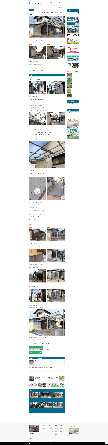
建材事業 (44, 428)
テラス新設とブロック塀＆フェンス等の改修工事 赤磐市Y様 (35, 399)
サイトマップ (61, 431)
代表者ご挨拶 (56, 428)
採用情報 (56, 434)
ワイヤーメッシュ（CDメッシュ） (74, 95)
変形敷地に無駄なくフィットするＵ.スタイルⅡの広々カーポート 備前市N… (46, 399)
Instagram (30, 443)
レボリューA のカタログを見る (35, 352)
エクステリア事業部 (57, 2)
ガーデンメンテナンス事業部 (65, 2)
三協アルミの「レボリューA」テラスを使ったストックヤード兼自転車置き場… (58, 410)
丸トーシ (73, 73)
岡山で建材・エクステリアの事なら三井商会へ (55, 443)
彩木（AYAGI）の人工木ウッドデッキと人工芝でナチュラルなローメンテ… (46, 409)
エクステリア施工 (51, 431)
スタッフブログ (51, 427)
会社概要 (73, 2)
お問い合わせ (61, 427)
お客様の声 (50, 428)
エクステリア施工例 (70, 71)
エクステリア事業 (45, 427)
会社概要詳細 (30, 438)
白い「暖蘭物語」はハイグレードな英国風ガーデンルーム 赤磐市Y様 (58, 399)
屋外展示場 (56, 431)
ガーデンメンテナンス (73, 112)
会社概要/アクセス (57, 427)
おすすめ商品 (76, 71)
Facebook (29, 443)
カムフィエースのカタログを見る (36, 347)
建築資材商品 (73, 114)
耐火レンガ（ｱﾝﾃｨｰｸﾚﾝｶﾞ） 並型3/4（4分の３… (75, 85)
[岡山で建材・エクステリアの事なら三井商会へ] (41, 3)
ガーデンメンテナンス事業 (45, 430)
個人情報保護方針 (62, 428)
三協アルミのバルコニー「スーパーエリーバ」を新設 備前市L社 (35, 409)
